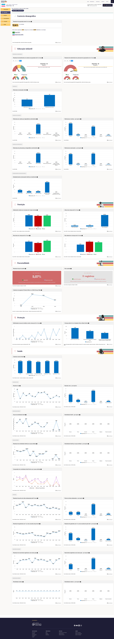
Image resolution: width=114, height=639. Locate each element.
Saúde (5, 24)
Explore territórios (109, 5)
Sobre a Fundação (78, 634)
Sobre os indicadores (78, 633)
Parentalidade (6, 18)
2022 (13, 60)
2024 (18, 60)
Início (88, 1)
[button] (31, 21)
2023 (16, 60)
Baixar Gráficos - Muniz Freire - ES (18, 10)
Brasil (10, 4)
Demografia (6, 9)
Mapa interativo (61, 633)
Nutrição (5, 15)
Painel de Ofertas (61, 634)
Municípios (47, 634)
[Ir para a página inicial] (4, 1)
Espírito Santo (14, 4)
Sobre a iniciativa (78, 632)
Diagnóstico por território (63, 632)
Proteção (5, 21)
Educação (5, 12)
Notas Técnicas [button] (58, 42)
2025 (20, 60)
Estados (47, 633)
